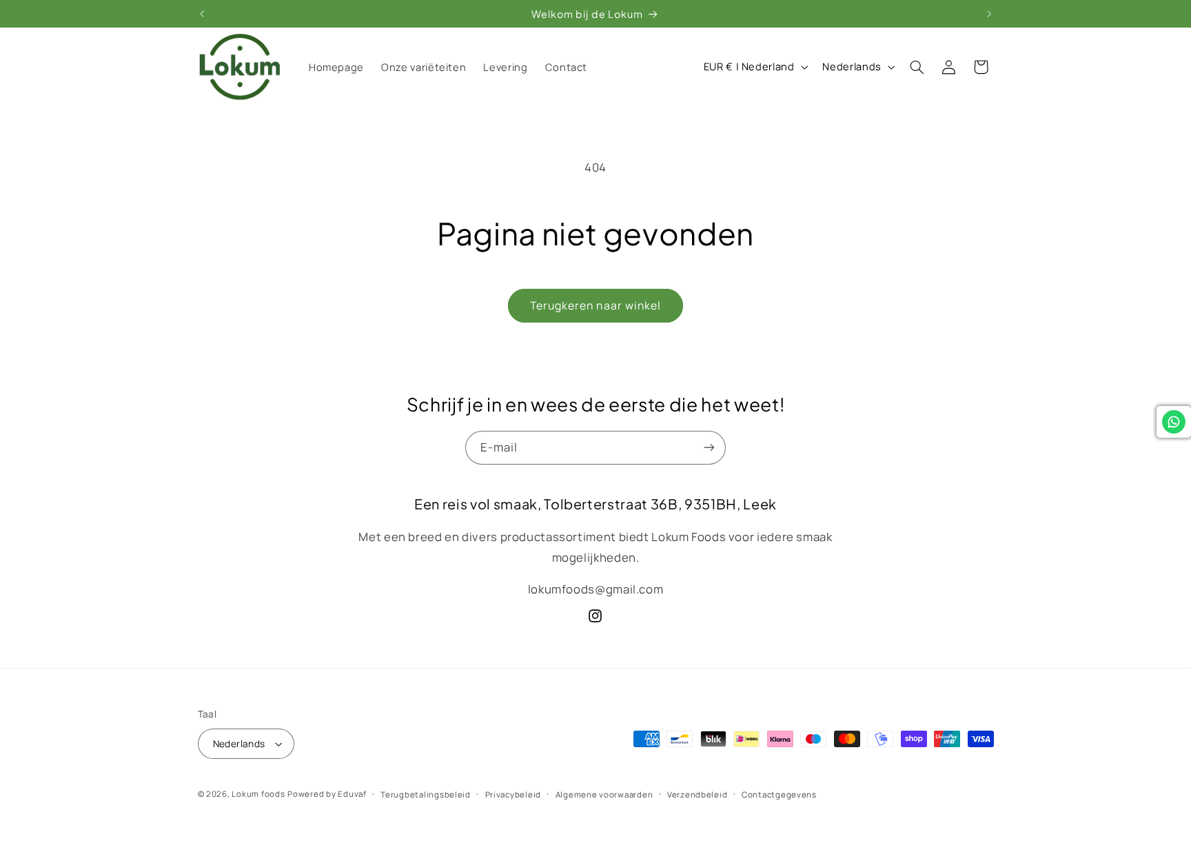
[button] (917, 67)
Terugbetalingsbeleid (425, 794)
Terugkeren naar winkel (595, 305)
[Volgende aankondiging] (989, 14)
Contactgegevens (779, 794)
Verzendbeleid (697, 794)
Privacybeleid (513, 794)
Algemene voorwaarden (604, 794)
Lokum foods (258, 794)
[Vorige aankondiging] (202, 14)
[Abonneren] (709, 448)
